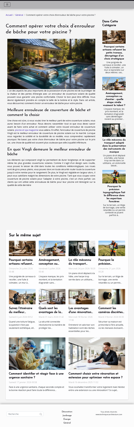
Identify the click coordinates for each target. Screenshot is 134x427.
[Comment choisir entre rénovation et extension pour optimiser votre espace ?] (97, 353)
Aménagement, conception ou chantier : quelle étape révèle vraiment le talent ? (114, 99)
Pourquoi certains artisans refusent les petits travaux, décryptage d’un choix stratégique (114, 53)
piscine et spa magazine (26, 130)
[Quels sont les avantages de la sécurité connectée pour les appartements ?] (52, 296)
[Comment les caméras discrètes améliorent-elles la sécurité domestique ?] (111, 296)
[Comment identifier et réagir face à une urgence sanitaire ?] (37, 353)
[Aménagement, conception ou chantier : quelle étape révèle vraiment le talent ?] (114, 83)
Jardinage (67, 416)
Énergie (67, 419)
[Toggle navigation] (7, 4)
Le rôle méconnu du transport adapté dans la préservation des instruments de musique (114, 146)
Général (19, 15)
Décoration (67, 412)
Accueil (9, 15)
